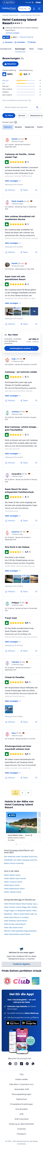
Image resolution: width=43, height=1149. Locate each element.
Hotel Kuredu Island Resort (15, 924)
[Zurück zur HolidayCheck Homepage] (9, 8)
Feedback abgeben (21, 964)
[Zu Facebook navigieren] (10, 1064)
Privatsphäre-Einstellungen (21, 1104)
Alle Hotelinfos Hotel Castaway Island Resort (21, 856)
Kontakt (28, 2)
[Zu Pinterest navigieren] (27, 1064)
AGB (21, 1114)
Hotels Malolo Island (12, 875)
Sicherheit (21, 1129)
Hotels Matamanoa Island (14, 888)
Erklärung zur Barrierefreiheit (21, 1124)
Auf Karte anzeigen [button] (12, 33)
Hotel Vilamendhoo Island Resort (17, 934)
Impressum (21, 1134)
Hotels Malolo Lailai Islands (15, 878)
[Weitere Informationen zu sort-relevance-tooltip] (15, 122)
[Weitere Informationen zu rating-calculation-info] (30, 100)
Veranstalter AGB (21, 1089)
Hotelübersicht (5, 49)
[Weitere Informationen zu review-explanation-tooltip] (32, 37)
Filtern (10, 115)
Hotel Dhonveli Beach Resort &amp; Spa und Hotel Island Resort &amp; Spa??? (21, 904)
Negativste (29, 127)
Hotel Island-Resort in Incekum (16, 917)
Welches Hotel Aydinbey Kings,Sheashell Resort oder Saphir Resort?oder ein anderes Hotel (21, 931)
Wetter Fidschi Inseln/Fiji (14, 863)
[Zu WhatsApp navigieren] (33, 1064)
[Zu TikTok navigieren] (21, 1064)
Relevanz (8, 127)
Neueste (18, 127)
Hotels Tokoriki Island (12, 892)
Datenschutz (21, 1099)
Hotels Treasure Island (13, 882)
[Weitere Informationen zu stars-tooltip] (21, 23)
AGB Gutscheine (21, 1119)
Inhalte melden (21, 1079)
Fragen (40, 49)
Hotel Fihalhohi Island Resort (15, 921)
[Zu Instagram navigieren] (16, 1064)
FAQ (21, 1074)
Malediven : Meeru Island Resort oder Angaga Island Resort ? (21, 914)
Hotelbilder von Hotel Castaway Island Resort (21, 860)
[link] (34, 8)
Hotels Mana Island (11, 885)
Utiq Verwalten (21, 1109)
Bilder (31, 49)
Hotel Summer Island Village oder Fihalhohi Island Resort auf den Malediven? (21, 907)
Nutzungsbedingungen (21, 1094)
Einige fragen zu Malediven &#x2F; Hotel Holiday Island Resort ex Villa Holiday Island (21, 910)
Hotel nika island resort (13, 927)
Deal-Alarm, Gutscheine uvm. (21, 1084)
